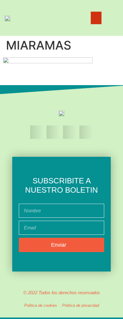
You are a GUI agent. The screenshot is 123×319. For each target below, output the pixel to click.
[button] (96, 18)
